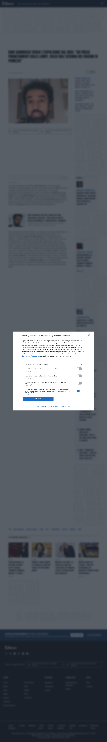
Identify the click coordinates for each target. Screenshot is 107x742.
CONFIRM (38, 399)
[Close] (90, 336)
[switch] (79, 368)
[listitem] (53, 364)
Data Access (53, 406)
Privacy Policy (65, 406)
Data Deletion (41, 406)
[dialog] (53, 371)
